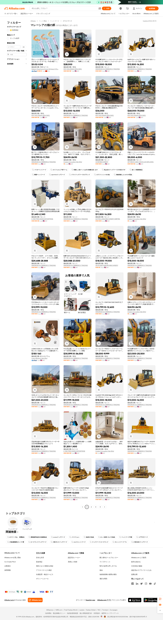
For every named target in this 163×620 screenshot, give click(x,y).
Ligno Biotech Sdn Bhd (39, 358)
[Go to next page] (105, 507)
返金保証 (39, 562)
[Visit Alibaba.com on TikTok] (154, 583)
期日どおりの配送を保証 (44, 566)
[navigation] (17, 264)
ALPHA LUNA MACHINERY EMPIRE (107, 219)
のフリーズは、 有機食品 (16, 537)
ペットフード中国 (126, 537)
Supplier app (90, 600)
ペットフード (54, 21)
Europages (113, 610)
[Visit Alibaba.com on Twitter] (141, 583)
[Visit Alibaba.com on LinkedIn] (137, 583)
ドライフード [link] (67, 21)
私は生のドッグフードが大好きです (114, 170)
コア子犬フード (143, 537)
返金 (101, 570)
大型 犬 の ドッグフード (60, 542)
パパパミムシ (76, 537)
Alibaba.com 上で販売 (138, 557)
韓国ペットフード (39, 174)
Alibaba (33, 21)
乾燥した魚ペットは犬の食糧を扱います (86, 170)
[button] (99, 8)
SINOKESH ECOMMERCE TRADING (107, 69)
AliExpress (49, 610)
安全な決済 (40, 557)
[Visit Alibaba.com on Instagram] (146, 583)
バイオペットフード (40, 170)
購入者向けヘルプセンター (109, 557)
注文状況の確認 (136, 566)
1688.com (58, 610)
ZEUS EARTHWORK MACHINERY (106, 265)
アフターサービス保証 (44, 570)
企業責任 (7, 566)
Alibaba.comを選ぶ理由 (12, 557)
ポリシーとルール (42, 579)
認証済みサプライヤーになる (141, 570)
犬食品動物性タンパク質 (16, 542)
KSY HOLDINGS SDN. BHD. (73, 69)
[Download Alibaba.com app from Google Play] (151, 600)
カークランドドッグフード (38, 542)
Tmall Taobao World (70, 610)
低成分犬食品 (90, 537)
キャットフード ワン (121, 542)
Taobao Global (90, 610)
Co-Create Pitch (10, 562)
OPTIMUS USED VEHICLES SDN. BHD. (141, 162)
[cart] (128, 9)
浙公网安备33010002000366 (117, 617)
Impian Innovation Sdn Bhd (73, 162)
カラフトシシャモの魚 (103, 174)
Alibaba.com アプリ (104, 600)
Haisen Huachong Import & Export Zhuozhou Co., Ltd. (45, 69)
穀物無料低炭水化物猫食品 (39, 537)
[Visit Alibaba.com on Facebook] (132, 583)
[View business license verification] (101, 617)
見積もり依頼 (72, 562)
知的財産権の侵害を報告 (108, 574)
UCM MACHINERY (101, 162)
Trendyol (105, 610)
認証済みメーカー (74, 557)
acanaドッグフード (59, 537)
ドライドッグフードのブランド (80, 174)
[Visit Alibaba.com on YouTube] (150, 583)
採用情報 (7, 570)
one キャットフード (80, 542)
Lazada (81, 610)
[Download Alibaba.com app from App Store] (134, 600)
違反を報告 (103, 579)
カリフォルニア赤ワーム (60, 170)
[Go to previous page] (82, 507)
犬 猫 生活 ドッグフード (141, 542)
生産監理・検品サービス (44, 574)
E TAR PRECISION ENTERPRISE (42, 219)
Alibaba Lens (9, 600)
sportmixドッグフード (58, 174)
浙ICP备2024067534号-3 (138, 617)
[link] (160, 599)
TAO (98, 610)
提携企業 (134, 574)
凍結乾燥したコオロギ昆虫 (124, 174)
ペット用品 (43, 21)
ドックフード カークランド (100, 542)
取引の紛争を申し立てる (108, 566)
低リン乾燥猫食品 (137, 170)
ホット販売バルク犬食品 (107, 537)
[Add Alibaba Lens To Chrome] (35, 600)
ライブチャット (105, 562)
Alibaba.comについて (12, 553)
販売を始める (136, 562)
